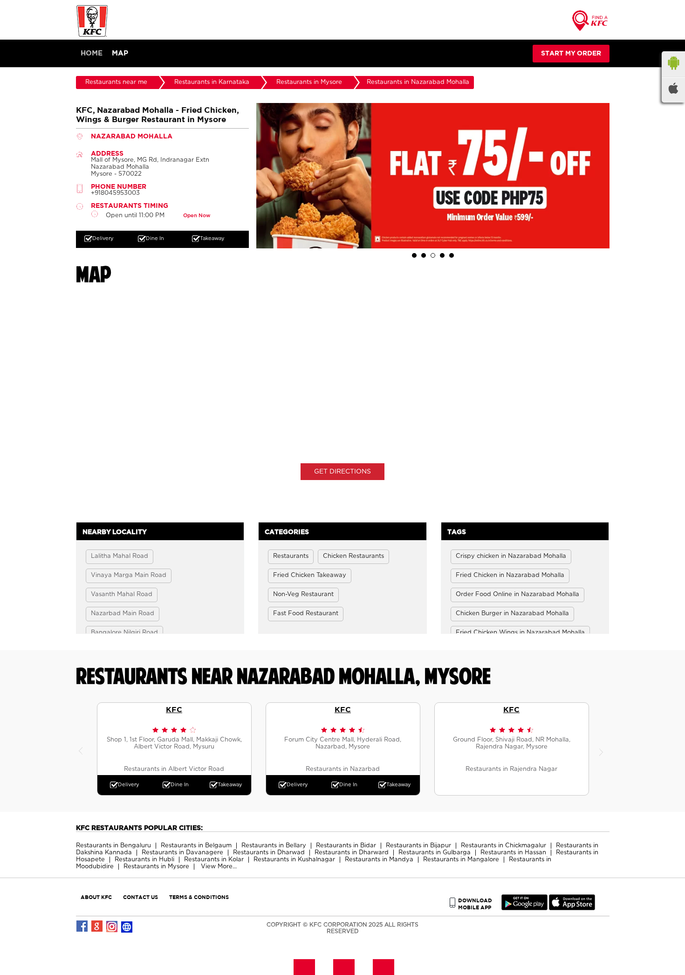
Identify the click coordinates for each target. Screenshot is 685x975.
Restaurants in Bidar (346, 846)
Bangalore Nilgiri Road (124, 633)
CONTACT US (140, 897)
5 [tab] (451, 255)
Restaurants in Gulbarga (434, 853)
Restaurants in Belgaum (196, 846)
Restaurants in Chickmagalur (503, 846)
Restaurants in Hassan (513, 853)
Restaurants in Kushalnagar (294, 860)
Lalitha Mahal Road (119, 556)
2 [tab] (423, 255)
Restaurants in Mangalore (461, 860)
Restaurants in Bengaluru (113, 846)
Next (603, 749)
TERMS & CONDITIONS (199, 897)
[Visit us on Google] (97, 926)
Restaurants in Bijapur (418, 846)
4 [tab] (442, 255)
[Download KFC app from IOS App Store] (572, 908)
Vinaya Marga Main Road (128, 575)
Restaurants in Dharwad (269, 853)
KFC (174, 709)
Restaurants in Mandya (379, 860)
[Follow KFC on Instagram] (112, 926)
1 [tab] (414, 255)
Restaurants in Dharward (352, 853)
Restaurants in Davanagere (182, 853)
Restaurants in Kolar (214, 860)
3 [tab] (433, 255)
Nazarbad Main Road (122, 614)
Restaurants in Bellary (273, 846)
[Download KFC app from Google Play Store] (524, 908)
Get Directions (342, 471)
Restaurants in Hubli (144, 860)
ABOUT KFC (96, 897)
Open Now (196, 215)
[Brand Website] (127, 926)
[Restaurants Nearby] (590, 23)
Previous (83, 749)
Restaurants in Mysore (156, 867)
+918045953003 (115, 193)
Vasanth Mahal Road (121, 594)
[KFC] (92, 36)
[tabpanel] (433, 175)
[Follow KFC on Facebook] (82, 926)
